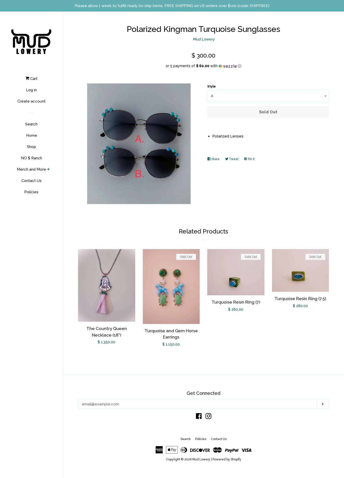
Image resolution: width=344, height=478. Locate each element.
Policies (31, 192)
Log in (31, 90)
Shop (31, 147)
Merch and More (31, 169)
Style (211, 86)
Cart (33, 78)
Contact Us (31, 180)
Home (31, 135)
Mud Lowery (204, 39)
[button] (203, 66)
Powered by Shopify (227, 459)
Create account (31, 101)
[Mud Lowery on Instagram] (208, 417)
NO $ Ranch (31, 158)
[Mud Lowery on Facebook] (199, 417)
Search (31, 124)
